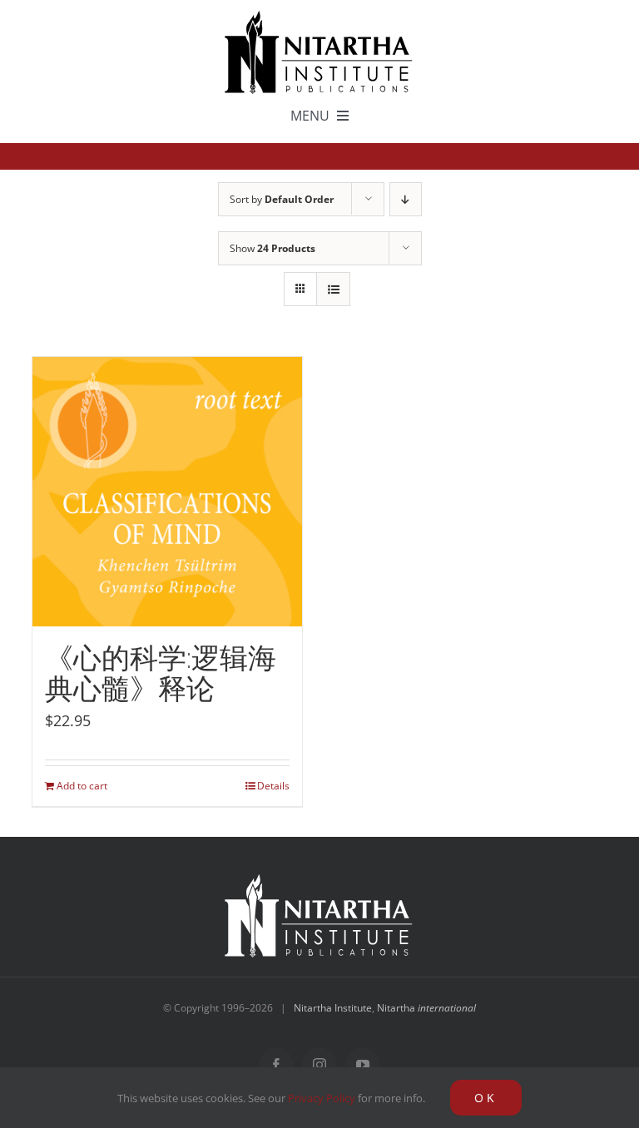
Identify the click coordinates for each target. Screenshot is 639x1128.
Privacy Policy (321, 1098)
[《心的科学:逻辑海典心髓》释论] (167, 491)
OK (486, 1098)
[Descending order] (405, 199)
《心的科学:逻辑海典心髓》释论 (160, 673)
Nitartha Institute (333, 1008)
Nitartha (426, 1008)
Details (273, 786)
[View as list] (333, 289)
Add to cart (82, 786)
